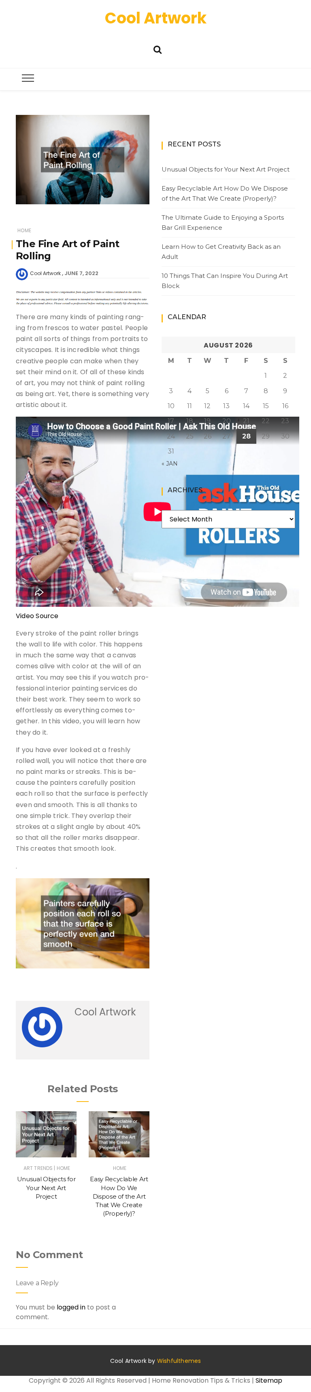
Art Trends (38, 1168)
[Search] (157, 48)
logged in (71, 1307)
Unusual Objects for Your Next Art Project (46, 1187)
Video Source (37, 616)
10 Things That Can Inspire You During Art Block (225, 281)
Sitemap (269, 1380)
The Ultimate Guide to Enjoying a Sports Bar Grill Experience (223, 223)
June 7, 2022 (81, 273)
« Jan (170, 463)
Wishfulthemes (179, 1361)
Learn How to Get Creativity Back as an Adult (221, 252)
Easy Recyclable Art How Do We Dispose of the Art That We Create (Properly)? (119, 1196)
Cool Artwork (156, 18)
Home (24, 230)
